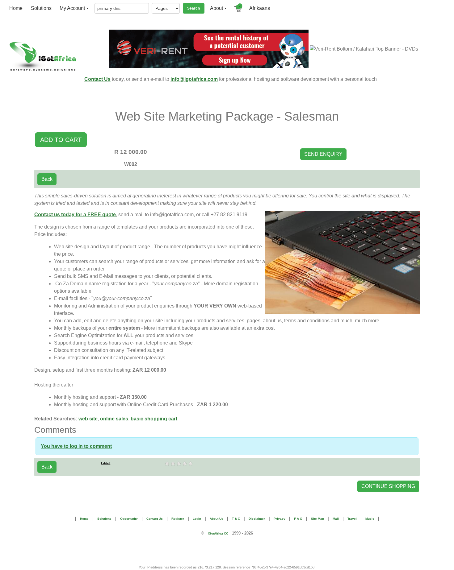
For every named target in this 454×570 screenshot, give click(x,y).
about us (216, 518)
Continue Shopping (388, 486)
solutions (41, 8)
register (177, 518)
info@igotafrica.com (194, 79)
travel (352, 518)
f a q (298, 518)
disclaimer (257, 518)
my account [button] (72, 8)
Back (47, 179)
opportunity (129, 518)
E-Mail (105, 463)
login (197, 518)
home (16, 8)
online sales (114, 418)
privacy (279, 518)
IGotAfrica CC (218, 533)
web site (88, 418)
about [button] (216, 8)
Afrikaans (259, 8)
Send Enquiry (323, 154)
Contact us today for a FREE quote (75, 214)
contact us (154, 518)
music (369, 518)
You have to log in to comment (76, 446)
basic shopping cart (154, 418)
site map (317, 518)
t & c (236, 518)
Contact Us (97, 79)
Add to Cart (61, 139)
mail (336, 518)
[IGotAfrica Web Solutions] (44, 56)
